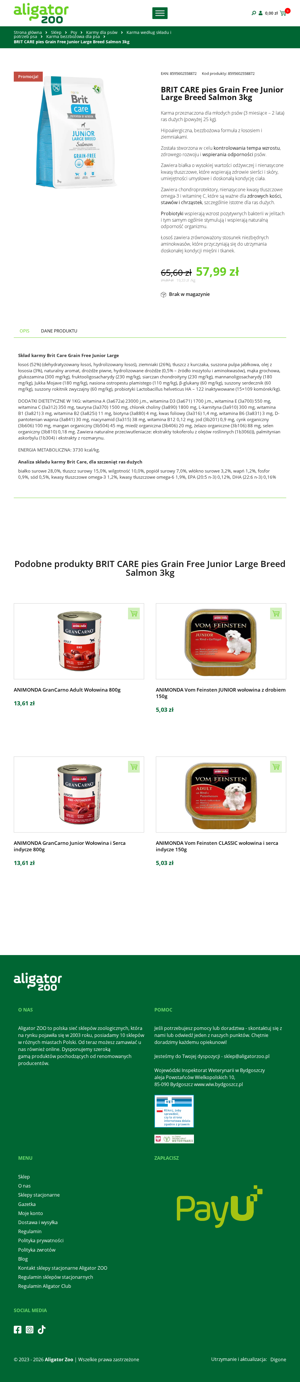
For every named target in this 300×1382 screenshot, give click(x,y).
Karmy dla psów (101, 32)
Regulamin (30, 1231)
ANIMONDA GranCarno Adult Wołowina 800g (67, 690)
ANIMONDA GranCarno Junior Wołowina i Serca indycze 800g (70, 846)
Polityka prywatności (41, 1240)
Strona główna (28, 32)
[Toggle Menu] (160, 13)
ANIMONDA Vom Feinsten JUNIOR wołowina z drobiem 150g (221, 693)
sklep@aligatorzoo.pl (247, 1056)
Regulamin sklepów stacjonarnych (55, 1277)
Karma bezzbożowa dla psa (73, 36)
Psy (74, 32)
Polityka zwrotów (36, 1250)
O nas (24, 1186)
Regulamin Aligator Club (44, 1286)
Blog (23, 1259)
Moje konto (30, 1213)
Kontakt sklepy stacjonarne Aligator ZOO (62, 1268)
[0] (282, 13)
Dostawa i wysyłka (38, 1222)
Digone (278, 1359)
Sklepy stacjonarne (39, 1195)
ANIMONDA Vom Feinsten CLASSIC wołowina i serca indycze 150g (217, 846)
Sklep (56, 32)
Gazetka (27, 1204)
